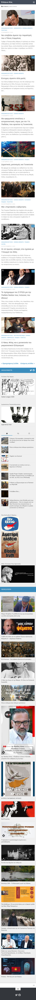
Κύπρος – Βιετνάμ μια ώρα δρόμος (11, 976)
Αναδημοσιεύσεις (7, 28)
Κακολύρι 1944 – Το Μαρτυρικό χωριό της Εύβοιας (15, 883)
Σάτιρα (3, 244)
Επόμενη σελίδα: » (28, 363)
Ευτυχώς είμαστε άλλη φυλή (13, 78)
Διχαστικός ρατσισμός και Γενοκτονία (17, 164)
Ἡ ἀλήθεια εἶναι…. (15, 491)
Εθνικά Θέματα (27, 28)
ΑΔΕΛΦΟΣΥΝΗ (6, 425)
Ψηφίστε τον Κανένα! (16, 456)
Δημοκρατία (17, 28)
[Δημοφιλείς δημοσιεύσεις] (6, 434)
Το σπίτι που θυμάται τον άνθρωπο (11, 862)
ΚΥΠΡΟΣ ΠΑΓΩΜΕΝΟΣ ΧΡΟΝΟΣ (11, 798)
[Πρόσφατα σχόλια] (18, 434)
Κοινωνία (27, 200)
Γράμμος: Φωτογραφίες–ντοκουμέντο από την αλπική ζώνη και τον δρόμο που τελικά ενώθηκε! (22, 440)
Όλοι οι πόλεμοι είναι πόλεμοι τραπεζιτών (22, 447)
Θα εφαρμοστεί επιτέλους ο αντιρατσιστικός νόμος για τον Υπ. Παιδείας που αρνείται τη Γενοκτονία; (17, 121)
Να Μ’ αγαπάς (5, 819)
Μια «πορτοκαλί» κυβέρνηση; (13, 207)
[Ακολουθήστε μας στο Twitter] (31, 370)
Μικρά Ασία (10, 337)
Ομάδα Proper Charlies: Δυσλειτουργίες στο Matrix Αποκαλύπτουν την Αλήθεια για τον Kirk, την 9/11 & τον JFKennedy (22, 475)
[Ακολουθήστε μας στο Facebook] (34, 370)
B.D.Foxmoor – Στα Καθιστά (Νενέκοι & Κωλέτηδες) (16, 659)
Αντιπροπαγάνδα (19, 335)
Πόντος (23, 337)
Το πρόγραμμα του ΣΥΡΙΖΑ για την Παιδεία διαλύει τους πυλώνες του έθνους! (16, 295)
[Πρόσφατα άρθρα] (29, 434)
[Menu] (34, 2)
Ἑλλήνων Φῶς (6, 2)
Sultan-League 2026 (7, 397)
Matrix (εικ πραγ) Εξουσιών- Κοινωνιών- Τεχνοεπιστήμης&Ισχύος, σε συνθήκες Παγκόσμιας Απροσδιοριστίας (16, 953)
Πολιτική (4, 30)
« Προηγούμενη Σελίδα (9, 363)
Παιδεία (27, 159)
